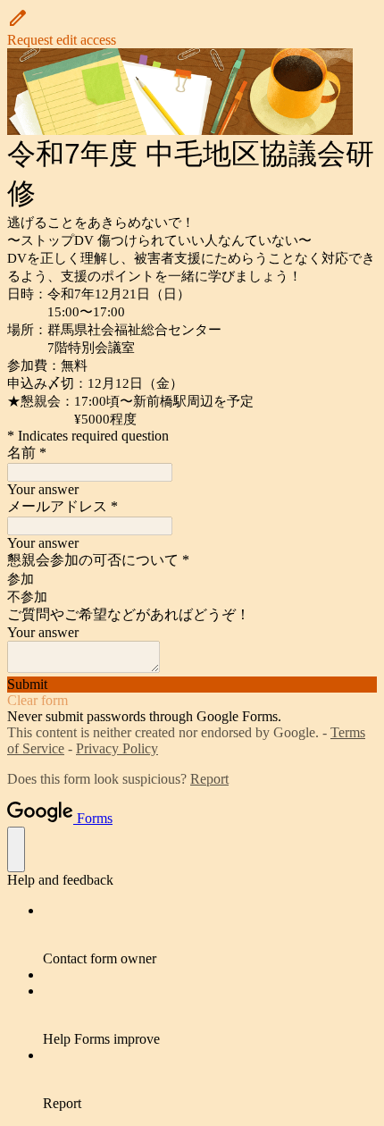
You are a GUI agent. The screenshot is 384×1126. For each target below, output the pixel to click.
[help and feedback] (16, 849)
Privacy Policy (117, 748)
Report (209, 778)
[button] (192, 27)
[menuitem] (210, 935)
